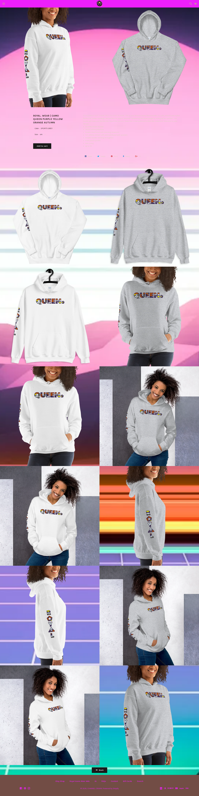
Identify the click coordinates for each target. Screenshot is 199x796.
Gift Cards (127, 781)
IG (96, 781)
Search (140, 781)
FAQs (103, 781)
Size (36, 134)
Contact (114, 781)
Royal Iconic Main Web (80, 781)
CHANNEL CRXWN (94, 788)
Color (37, 128)
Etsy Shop (60, 781)
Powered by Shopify (111, 788)
